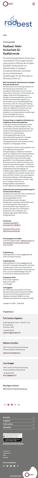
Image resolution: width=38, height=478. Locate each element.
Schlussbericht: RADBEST (12, 225)
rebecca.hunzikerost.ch (11, 353)
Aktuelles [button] (7, 427)
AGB (4, 455)
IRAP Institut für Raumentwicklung (15, 389)
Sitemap (5, 457)
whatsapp (15, 405)
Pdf (11, 245)
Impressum (6, 451)
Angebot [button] (6, 420)
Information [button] (8, 424)
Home (5, 35)
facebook (5, 405)
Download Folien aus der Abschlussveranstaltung (11, 230)
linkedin (12, 405)
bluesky (8, 405)
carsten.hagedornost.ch (12, 333)
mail (19, 405)
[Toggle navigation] (33, 4)
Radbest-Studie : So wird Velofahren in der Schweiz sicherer (18, 242)
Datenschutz (7, 453)
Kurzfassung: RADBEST (11, 223)
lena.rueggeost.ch (10, 375)
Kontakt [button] (6, 417)
